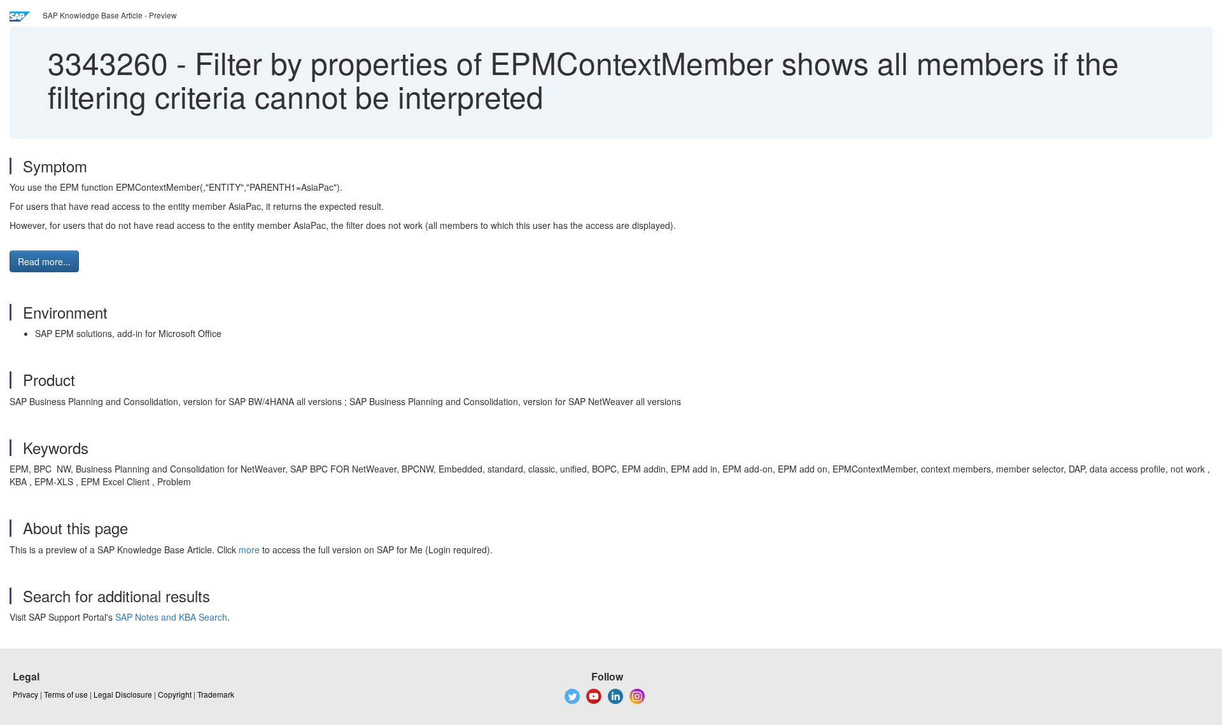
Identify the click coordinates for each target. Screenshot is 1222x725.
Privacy (25, 694)
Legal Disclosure (123, 694)
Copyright (175, 694)
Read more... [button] (44, 261)
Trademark (215, 694)
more (249, 549)
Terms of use (66, 694)
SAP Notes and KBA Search (171, 617)
